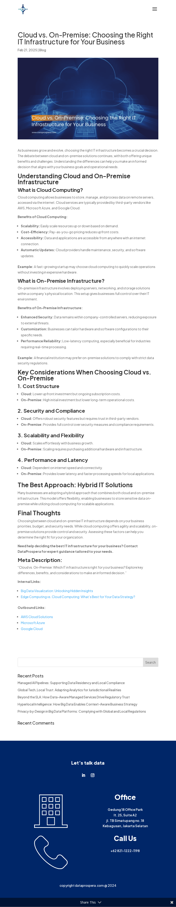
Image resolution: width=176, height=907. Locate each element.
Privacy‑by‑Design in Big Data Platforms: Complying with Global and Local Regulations (82, 711)
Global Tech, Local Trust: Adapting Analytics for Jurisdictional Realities (69, 690)
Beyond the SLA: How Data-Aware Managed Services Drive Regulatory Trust (74, 697)
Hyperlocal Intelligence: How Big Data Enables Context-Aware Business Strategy (77, 704)
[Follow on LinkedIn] (83, 775)
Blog (42, 50)
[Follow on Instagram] (92, 775)
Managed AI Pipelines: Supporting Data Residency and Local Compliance (71, 683)
